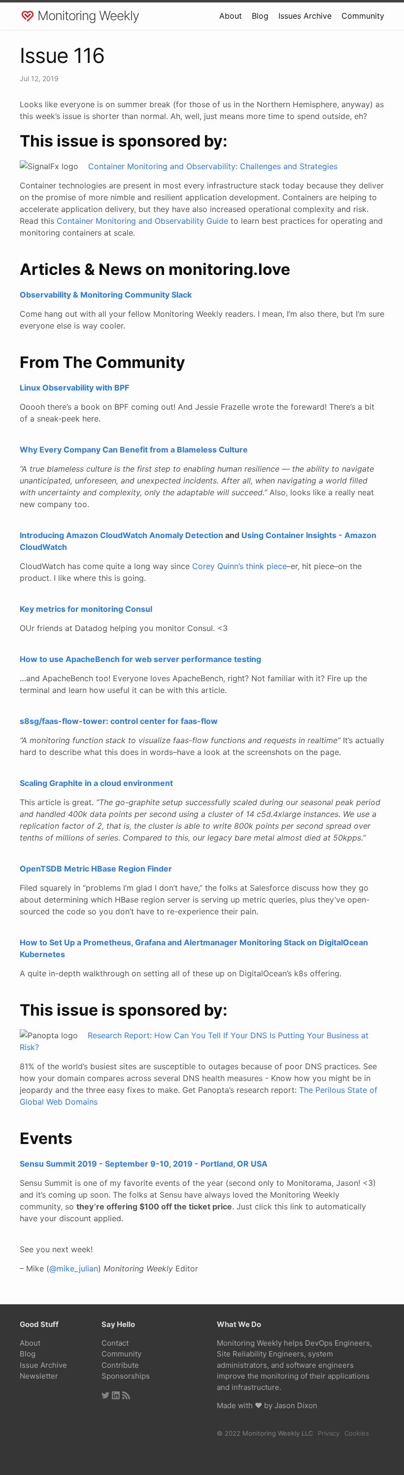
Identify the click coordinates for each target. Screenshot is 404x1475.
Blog (260, 16)
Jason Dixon (295, 1405)
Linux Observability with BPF (74, 387)
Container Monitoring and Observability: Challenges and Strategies (212, 166)
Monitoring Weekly (88, 15)
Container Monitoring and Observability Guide (142, 221)
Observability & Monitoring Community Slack (106, 295)
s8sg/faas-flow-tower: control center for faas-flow (119, 721)
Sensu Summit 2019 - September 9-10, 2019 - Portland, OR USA (144, 1164)
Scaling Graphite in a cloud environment (96, 783)
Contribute (120, 1365)
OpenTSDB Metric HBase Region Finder (96, 868)
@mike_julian (73, 1268)
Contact (115, 1343)
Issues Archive (305, 16)
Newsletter (39, 1376)
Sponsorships (125, 1376)
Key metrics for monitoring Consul (86, 609)
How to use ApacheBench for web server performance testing (140, 659)
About (230, 16)
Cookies (356, 1433)
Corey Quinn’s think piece (239, 566)
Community (362, 16)
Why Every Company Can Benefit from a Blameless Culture (134, 449)
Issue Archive (43, 1365)
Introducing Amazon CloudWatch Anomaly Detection (121, 535)
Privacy (328, 1433)
